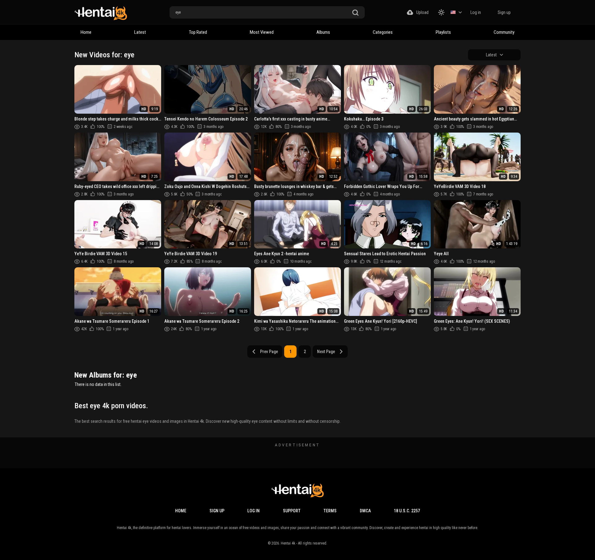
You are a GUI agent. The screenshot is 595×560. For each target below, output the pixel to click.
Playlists (443, 32)
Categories (383, 32)
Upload (422, 12)
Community (504, 32)
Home (86, 32)
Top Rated (198, 32)
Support (292, 510)
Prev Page (269, 351)
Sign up (504, 12)
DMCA (365, 510)
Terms (330, 510)
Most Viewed (262, 32)
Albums (323, 32)
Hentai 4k (288, 543)
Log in (475, 12)
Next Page (326, 351)
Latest (140, 32)
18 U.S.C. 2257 (407, 510)
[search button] (355, 12)
